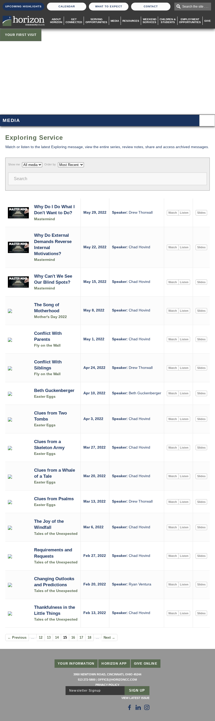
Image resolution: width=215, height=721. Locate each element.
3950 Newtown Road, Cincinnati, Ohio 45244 (107, 674)
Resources (130, 20)
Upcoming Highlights (23, 6)
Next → (109, 637)
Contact (151, 6)
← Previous (17, 637)
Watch (172, 212)
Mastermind (44, 219)
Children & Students (168, 21)
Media (115, 20)
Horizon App (114, 663)
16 (73, 637)
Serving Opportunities (96, 21)
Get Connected (74, 21)
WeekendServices (149, 21)
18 (89, 637)
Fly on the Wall (47, 345)
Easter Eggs (45, 397)
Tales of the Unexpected (56, 534)
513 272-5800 (86, 679)
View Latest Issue (135, 698)
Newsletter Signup (85, 690)
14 (57, 637)
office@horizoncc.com (117, 679)
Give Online (145, 663)
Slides (201, 212)
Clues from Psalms (54, 498)
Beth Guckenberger (54, 390)
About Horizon (56, 21)
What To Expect (108, 6)
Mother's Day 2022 (50, 317)
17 (81, 637)
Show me (14, 164)
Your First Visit (20, 35)
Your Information (76, 663)
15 (65, 637)
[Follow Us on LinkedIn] (138, 707)
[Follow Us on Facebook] (129, 707)
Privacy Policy (107, 684)
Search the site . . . (195, 6)
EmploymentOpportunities (190, 21)
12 (40, 637)
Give (207, 20)
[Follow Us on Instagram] (146, 707)
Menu (207, 120)
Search (20, 178)
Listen (184, 212)
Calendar (66, 6)
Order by (50, 164)
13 (49, 637)
